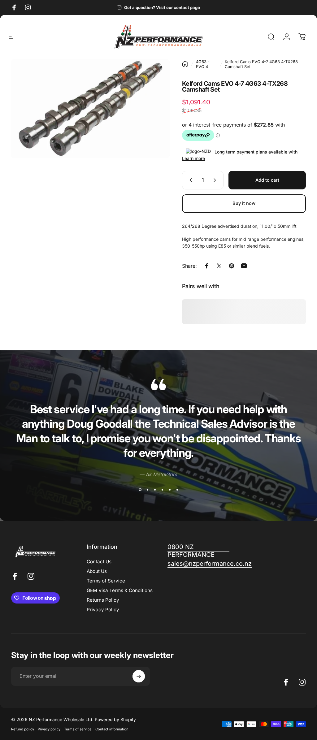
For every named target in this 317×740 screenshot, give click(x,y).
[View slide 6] (177, 489)
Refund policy (22, 729)
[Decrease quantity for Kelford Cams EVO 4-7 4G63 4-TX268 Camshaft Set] (189, 180)
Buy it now (243, 203)
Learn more (193, 158)
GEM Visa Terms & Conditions (120, 590)
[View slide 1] (140, 489)
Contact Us (99, 562)
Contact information (111, 729)
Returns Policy (103, 600)
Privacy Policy (103, 609)
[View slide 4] (162, 489)
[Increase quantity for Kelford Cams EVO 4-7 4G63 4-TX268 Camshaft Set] (216, 180)
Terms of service (78, 729)
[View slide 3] (154, 489)
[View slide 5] (169, 489)
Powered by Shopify (115, 719)
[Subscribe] (138, 676)
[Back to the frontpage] (185, 64)
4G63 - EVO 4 (203, 64)
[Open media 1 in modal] (90, 108)
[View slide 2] (147, 489)
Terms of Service (106, 581)
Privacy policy (49, 729)
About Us (97, 571)
